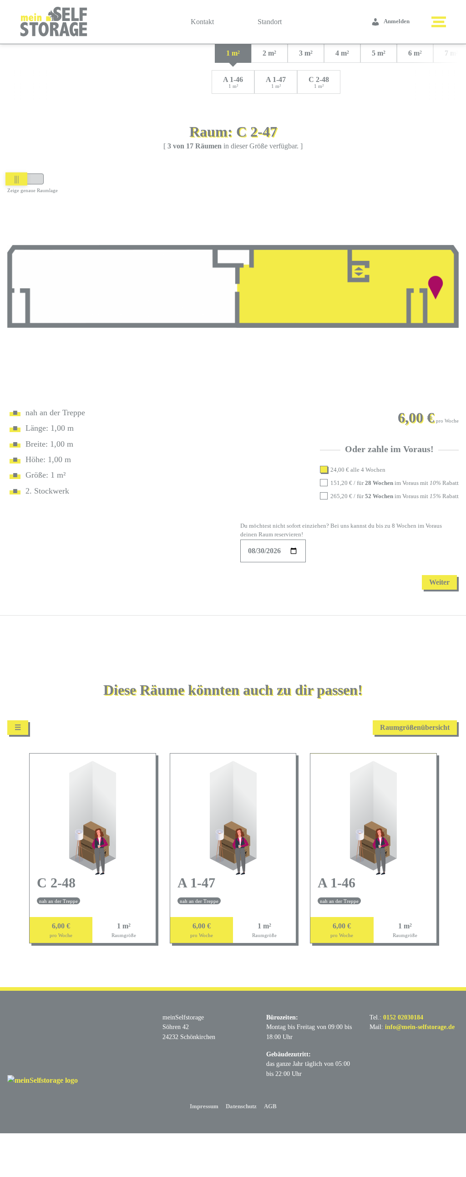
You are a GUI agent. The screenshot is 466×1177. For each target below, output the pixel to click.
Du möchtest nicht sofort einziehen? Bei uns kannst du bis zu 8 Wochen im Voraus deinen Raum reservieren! (341, 530)
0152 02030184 (403, 1017)
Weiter (439, 582)
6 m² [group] (415, 53)
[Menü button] (438, 22)
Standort (270, 21)
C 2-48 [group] (319, 82)
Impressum (204, 1106)
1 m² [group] (233, 53)
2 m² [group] (269, 53)
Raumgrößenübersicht (415, 727)
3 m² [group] (306, 53)
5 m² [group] (378, 53)
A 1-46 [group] (233, 82)
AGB (270, 1106)
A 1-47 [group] (276, 82)
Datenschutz (241, 1106)
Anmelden (397, 21)
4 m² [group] (342, 53)
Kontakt (202, 21)
